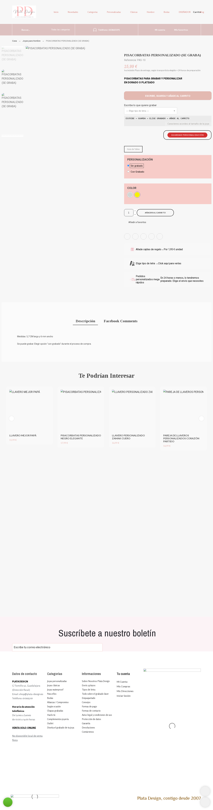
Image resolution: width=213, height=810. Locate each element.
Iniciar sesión (124, 695)
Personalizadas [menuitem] (114, 12)
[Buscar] (15, 30)
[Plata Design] (24, 12)
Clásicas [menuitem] (134, 12)
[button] (150, 110)
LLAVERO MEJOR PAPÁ (22, 435)
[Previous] (11, 418)
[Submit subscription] (97, 647)
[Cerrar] (168, 452)
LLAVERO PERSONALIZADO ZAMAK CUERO (128, 437)
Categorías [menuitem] (92, 12)
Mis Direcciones (125, 691)
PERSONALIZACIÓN (140, 159)
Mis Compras (123, 686)
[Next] (201, 418)
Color (131, 188)
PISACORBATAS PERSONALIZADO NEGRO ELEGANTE (81, 437)
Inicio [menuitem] (56, 12)
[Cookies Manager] (205, 791)
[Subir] (205, 802)
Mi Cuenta (122, 681)
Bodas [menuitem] (166, 12)
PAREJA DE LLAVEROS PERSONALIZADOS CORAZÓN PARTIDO (181, 438)
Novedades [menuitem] (73, 12)
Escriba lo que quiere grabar (140, 105)
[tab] (85, 321)
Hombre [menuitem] (150, 12)
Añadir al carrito (155, 212)
